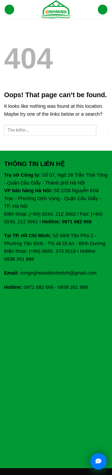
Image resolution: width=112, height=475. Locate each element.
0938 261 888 (73, 287)
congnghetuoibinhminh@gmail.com (58, 273)
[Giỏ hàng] (103, 9)
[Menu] (9, 9)
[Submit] (102, 130)
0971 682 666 (39, 287)
